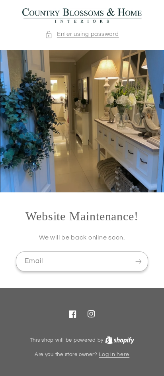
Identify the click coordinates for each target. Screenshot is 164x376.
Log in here (114, 354)
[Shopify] (120, 340)
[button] (82, 34)
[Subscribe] (138, 261)
